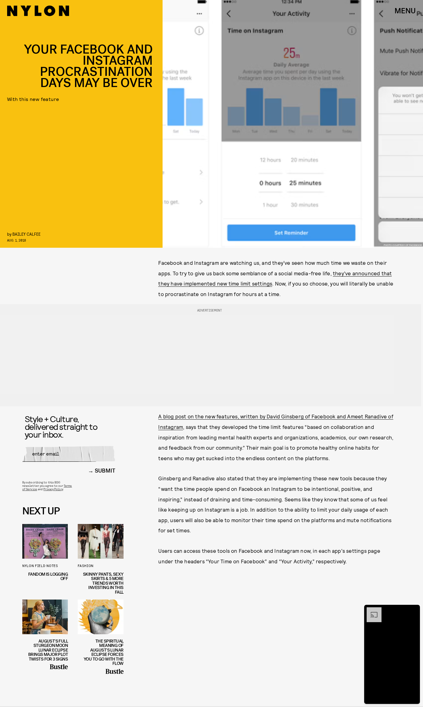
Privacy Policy (53, 489)
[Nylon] (38, 11)
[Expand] (371, 610)
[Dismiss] (413, 610)
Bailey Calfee (26, 234)
